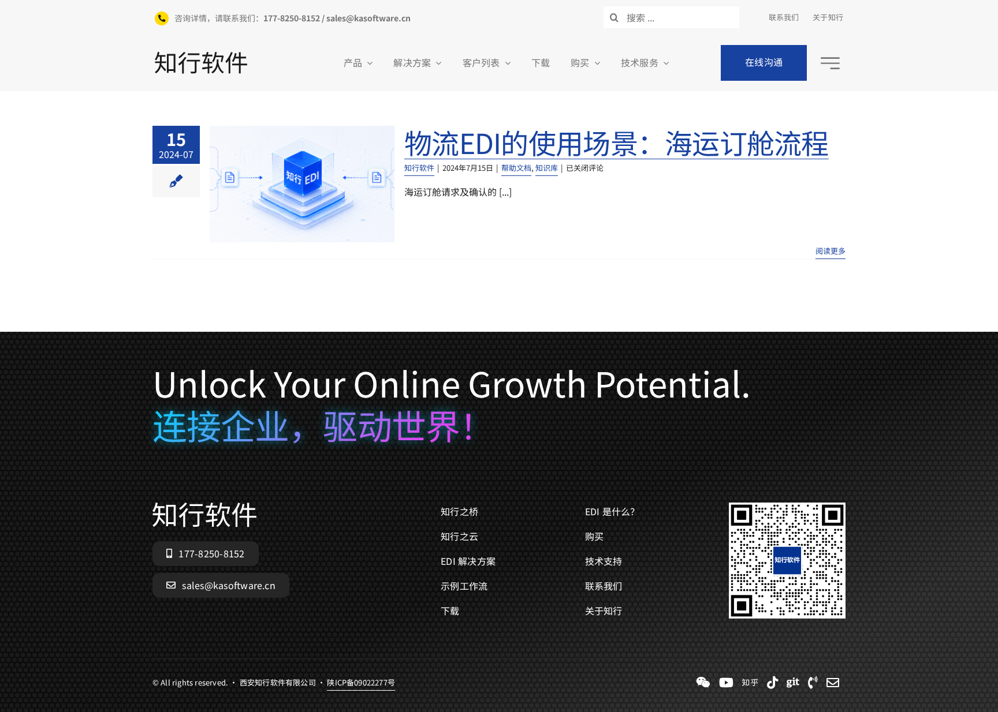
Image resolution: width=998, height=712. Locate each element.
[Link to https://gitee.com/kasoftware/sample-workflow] (793, 682)
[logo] (201, 56)
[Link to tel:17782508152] (813, 682)
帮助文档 (516, 167)
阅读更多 (830, 250)
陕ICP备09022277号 (361, 682)
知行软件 (419, 167)
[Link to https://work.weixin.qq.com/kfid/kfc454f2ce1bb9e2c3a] (703, 682)
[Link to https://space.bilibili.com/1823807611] (726, 682)
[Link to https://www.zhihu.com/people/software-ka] (750, 682)
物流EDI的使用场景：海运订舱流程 (616, 142)
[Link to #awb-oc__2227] (830, 63)
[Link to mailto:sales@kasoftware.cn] (832, 682)
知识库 (546, 167)
